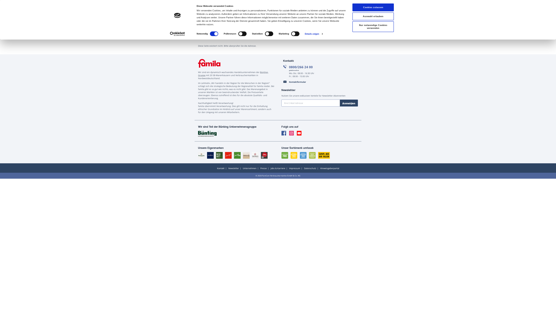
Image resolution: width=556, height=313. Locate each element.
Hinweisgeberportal (329, 168)
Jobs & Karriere (278, 168)
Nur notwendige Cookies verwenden (373, 26)
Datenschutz (310, 168)
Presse (263, 168)
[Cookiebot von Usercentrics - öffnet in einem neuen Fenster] (177, 34)
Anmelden (348, 103)
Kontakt (220, 168)
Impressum (294, 168)
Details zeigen (312, 34)
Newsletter (233, 168)
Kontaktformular (297, 82)
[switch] (242, 33)
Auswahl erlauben (373, 16)
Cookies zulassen (373, 7)
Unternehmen (249, 168)
